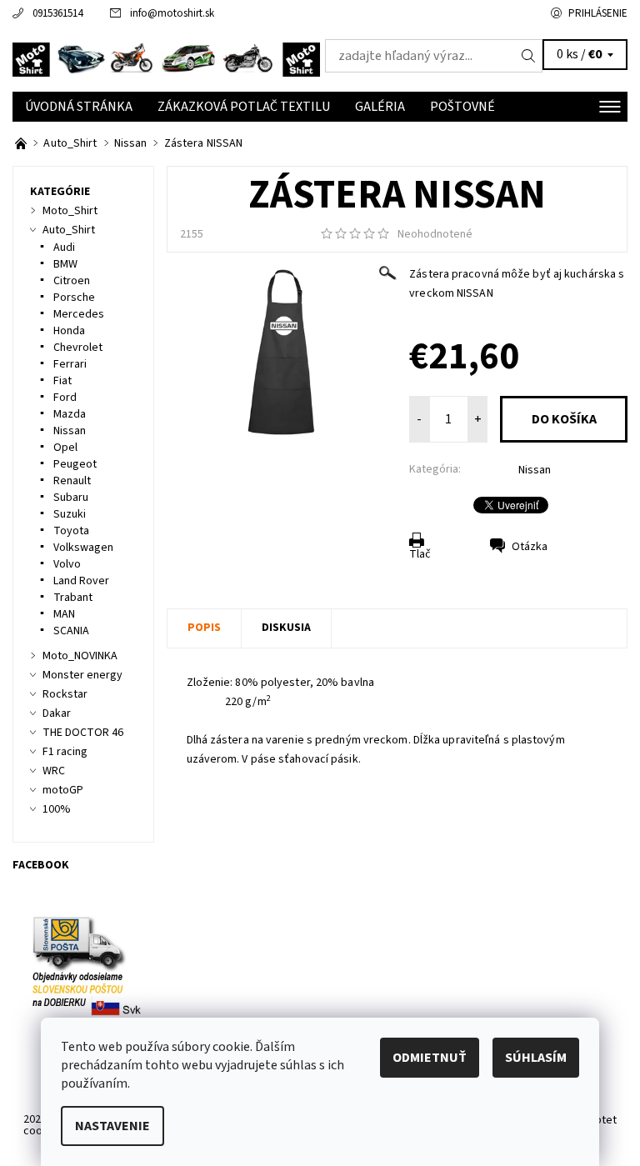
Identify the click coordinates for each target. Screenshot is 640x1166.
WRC (53, 771)
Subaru (70, 497)
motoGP (62, 790)
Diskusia (286, 627)
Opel (65, 447)
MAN (64, 614)
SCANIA (71, 631)
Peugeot (75, 464)
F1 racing (65, 751)
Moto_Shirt (70, 211)
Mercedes (78, 314)
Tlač (420, 554)
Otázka (530, 546)
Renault (72, 481)
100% (56, 809)
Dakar (56, 713)
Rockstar (65, 694)
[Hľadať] (528, 56)
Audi (64, 247)
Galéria (380, 107)
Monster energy (82, 675)
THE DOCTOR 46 (82, 732)
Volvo (67, 564)
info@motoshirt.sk (172, 13)
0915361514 (57, 13)
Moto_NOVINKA (80, 656)
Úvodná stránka (78, 107)
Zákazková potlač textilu (244, 107)
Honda (69, 331)
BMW (65, 264)
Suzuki (69, 514)
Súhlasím (536, 1057)
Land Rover (81, 581)
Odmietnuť (429, 1057)
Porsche (74, 297)
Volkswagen (83, 547)
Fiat (62, 381)
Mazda (69, 414)
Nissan (534, 470)
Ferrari (70, 364)
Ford (65, 397)
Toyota (71, 531)
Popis (204, 627)
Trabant (72, 597)
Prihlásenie (598, 13)
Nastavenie (112, 1126)
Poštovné (462, 107)
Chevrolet (77, 347)
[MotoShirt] (166, 60)
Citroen (71, 281)
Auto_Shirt (68, 230)
